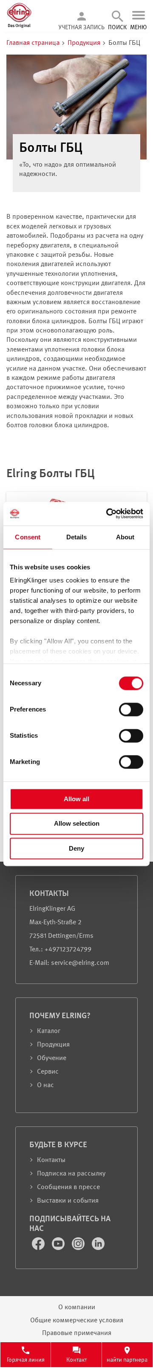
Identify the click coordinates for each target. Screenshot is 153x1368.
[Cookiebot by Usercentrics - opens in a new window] (108, 513)
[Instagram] (79, 1248)
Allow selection (76, 823)
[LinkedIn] (98, 1248)
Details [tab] (76, 537)
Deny (76, 848)
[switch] (131, 709)
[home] (19, 26)
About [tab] (125, 537)
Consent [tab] (27, 537)
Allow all (76, 798)
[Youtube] (59, 1248)
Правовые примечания (76, 1333)
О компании (76, 1307)
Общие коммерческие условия (76, 1320)
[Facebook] (39, 1248)
